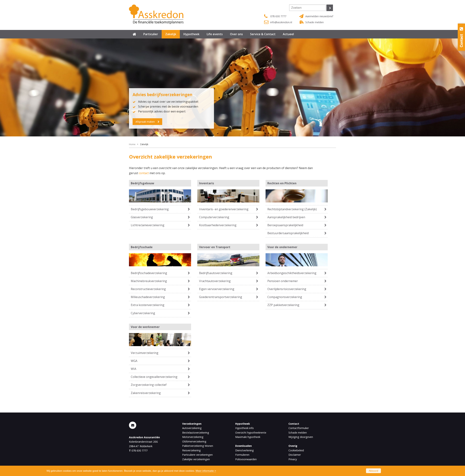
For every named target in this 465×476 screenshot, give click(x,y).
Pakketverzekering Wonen (197, 446)
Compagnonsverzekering (284, 297)
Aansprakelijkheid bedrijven (286, 217)
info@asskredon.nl (281, 22)
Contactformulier (298, 428)
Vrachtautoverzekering (215, 281)
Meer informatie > (206, 470)
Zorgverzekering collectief (149, 385)
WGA (134, 361)
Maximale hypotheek (247, 437)
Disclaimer (294, 454)
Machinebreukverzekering (149, 281)
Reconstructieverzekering (148, 289)
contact (144, 173)
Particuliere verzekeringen (197, 454)
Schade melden (314, 22)
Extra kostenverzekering (147, 305)
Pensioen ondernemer (282, 281)
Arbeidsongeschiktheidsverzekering (291, 273)
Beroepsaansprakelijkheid (285, 225)
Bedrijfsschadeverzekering (149, 273)
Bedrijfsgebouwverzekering (150, 209)
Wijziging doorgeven (300, 437)
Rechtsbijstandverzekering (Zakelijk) (292, 209)
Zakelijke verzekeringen (196, 459)
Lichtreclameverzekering (147, 225)
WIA (133, 369)
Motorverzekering (192, 437)
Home (132, 144)
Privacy (292, 459)
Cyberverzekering (143, 313)
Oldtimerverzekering (194, 441)
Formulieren (242, 454)
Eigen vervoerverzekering (216, 289)
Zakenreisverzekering (146, 393)
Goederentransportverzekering (220, 297)
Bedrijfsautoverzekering (215, 273)
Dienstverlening (244, 450)
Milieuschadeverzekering (148, 297)
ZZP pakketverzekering (283, 305)
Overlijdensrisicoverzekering (286, 289)
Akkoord (373, 470)
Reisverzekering (191, 450)
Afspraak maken (145, 121)
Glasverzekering (142, 217)
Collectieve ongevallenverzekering (154, 377)
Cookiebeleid (296, 450)
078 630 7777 (278, 16)
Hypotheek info (244, 428)
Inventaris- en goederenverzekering (223, 209)
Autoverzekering (192, 428)
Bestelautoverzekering (195, 432)
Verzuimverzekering (144, 353)
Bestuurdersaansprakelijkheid (288, 233)
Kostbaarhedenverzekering (217, 225)
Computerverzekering (214, 217)
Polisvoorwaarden (246, 459)
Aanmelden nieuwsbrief (319, 16)
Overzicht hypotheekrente (250, 432)
